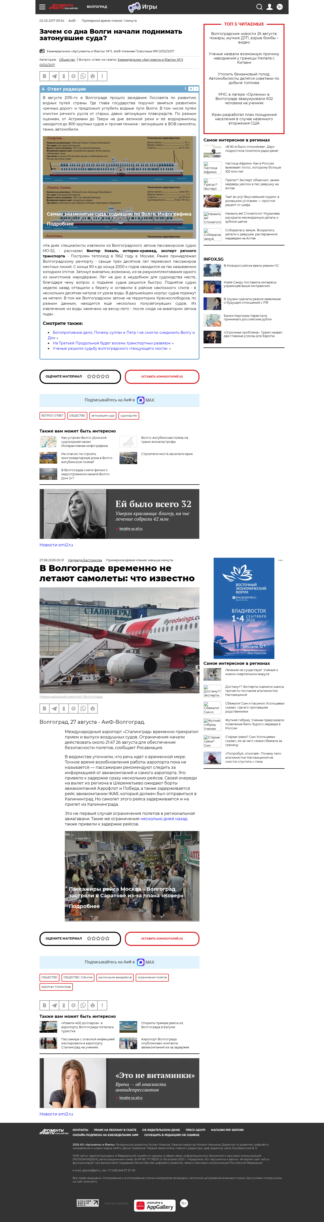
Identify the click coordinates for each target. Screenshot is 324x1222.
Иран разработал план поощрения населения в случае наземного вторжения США (244, 119)
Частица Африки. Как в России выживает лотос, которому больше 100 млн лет (253, 167)
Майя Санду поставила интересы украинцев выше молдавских (250, 284)
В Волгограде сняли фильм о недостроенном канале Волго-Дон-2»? (85, 474)
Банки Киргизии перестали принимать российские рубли (248, 317)
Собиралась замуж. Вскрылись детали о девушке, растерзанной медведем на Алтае (251, 234)
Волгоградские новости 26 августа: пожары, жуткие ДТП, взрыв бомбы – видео (244, 38)
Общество (67, 59)
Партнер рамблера (116, 1203)
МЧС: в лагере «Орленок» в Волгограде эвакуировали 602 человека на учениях (244, 98)
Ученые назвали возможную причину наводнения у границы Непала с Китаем (244, 58)
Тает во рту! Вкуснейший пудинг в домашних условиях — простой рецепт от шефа (252, 201)
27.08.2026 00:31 (51, 560)
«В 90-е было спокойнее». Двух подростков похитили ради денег (252, 149)
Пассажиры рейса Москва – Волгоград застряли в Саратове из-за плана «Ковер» (126, 892)
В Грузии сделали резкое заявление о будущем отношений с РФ (252, 300)
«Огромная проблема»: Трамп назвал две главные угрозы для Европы (253, 334)
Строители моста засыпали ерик (167, 454)
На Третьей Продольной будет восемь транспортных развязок (112, 343)
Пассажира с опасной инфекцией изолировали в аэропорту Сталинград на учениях (88, 1043)
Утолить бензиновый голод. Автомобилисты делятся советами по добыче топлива (244, 78)
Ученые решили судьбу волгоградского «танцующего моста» (110, 348)
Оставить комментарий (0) (162, 376)
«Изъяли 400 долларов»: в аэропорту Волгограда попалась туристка (87, 1027)
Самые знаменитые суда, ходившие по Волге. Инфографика (119, 214)
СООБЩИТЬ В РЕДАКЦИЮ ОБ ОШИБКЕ (171, 1135)
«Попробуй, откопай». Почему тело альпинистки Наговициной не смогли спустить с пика (253, 757)
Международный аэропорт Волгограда (71, 696)
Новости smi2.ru (56, 545)
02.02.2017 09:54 (51, 21)
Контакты (80, 1130)
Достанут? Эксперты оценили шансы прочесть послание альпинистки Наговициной (254, 691)
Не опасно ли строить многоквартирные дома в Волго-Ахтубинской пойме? (87, 458)
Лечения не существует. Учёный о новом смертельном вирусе (251, 672)
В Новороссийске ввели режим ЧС (251, 265)
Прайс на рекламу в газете (115, 1130)
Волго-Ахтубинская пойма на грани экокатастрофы (164, 440)
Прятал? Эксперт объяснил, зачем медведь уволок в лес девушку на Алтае (252, 184)
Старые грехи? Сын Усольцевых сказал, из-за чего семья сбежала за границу (253, 741)
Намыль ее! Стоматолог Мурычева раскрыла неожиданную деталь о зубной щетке (252, 217)
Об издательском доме (161, 1130)
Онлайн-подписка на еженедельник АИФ (105, 1135)
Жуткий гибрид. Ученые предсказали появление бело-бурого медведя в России (254, 724)
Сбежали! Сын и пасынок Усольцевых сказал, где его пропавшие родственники (255, 707)
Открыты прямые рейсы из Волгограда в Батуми (162, 1025)
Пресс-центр (195, 1130)
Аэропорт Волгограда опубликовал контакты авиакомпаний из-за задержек (165, 1043)
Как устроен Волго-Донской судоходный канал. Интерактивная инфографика (84, 442)
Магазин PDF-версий (227, 1130)
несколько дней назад (163, 818)
